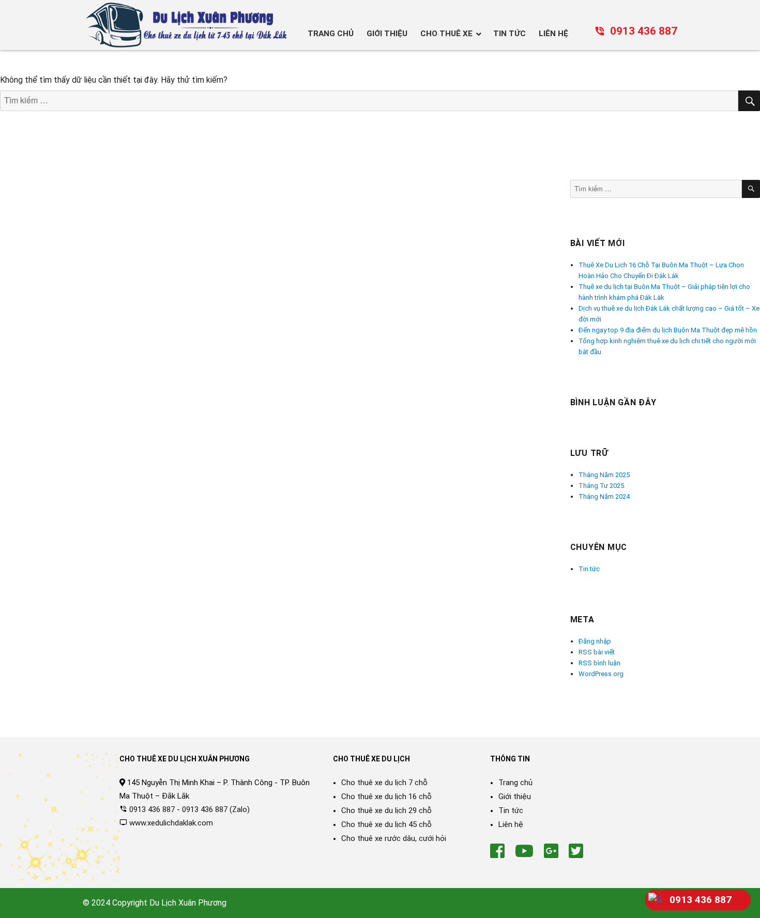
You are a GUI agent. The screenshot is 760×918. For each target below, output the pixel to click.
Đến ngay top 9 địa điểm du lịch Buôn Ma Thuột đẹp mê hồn (668, 330)
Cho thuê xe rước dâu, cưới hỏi (393, 838)
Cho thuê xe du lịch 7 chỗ (384, 782)
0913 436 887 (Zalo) (216, 809)
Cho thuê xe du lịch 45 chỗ (386, 824)
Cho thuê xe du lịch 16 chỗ (386, 796)
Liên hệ (510, 824)
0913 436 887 (643, 31)
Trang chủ (515, 782)
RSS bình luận (599, 663)
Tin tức (589, 569)
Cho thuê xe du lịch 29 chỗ (386, 810)
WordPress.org (601, 674)
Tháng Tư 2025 (601, 485)
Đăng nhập (595, 641)
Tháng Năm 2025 (604, 475)
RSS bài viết (597, 652)
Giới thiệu (514, 796)
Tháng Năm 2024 (604, 496)
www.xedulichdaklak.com (171, 823)
